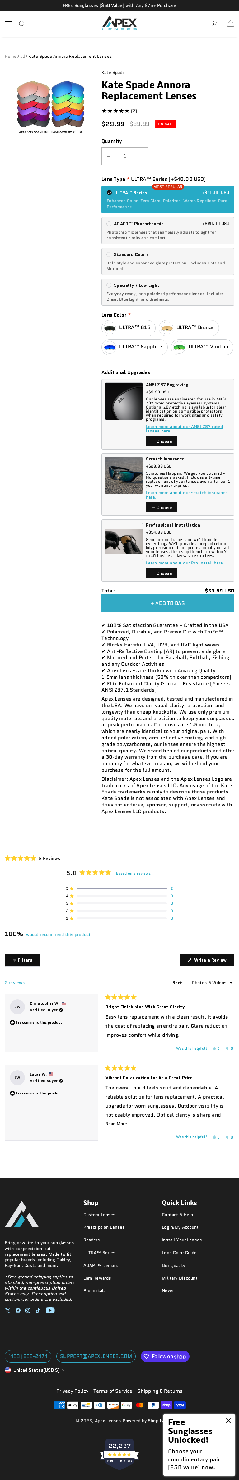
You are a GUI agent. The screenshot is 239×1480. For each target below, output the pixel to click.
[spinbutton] (125, 156)
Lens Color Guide (179, 1252)
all (22, 56)
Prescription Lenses (104, 1227)
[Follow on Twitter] (8, 1310)
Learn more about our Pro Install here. (185, 563)
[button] (32, 858)
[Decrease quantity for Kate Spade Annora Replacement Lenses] (108, 156)
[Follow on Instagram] (27, 1310)
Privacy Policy (72, 1391)
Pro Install (94, 1290)
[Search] (22, 24)
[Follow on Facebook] (18, 1310)
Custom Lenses (99, 1215)
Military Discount (179, 1278)
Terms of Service (113, 1391)
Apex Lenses (108, 1421)
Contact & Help (177, 1215)
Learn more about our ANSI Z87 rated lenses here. (184, 428)
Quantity (111, 141)
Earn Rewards (97, 1278)
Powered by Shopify (143, 1421)
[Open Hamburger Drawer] (8, 24)
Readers (91, 1240)
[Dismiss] (228, 1421)
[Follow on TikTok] (38, 1310)
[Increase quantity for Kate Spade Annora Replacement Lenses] (141, 156)
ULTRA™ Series (99, 1252)
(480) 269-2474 (28, 1356)
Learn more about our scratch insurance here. (187, 495)
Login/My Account (180, 1227)
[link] (199, 1445)
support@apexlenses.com (96, 1356)
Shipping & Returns (160, 1391)
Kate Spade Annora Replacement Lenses (70, 56)
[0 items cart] (230, 23)
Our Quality (173, 1265)
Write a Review (213, 961)
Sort (177, 983)
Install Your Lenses (182, 1240)
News (168, 1290)
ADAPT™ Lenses (100, 1265)
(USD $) (36, 1370)
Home (11, 56)
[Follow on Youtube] (50, 1310)
